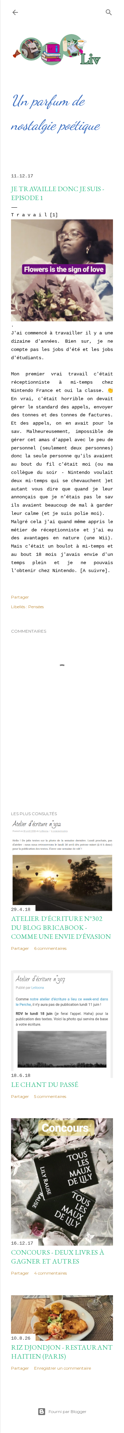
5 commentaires (50, 1096)
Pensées (36, 606)
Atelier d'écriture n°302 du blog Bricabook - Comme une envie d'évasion (61, 927)
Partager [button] (20, 597)
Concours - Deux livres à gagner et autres (57, 1257)
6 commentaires (50, 948)
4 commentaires (50, 1273)
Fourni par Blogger (67, 1411)
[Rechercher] (109, 11)
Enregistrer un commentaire (62, 1368)
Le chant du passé (44, 1084)
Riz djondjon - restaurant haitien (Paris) (62, 1352)
